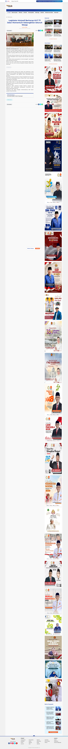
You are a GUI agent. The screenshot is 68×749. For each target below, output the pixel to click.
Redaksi (55, 739)
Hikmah (20, 12)
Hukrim (25, 12)
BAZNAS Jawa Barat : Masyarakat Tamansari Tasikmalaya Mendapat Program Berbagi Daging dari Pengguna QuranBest (57, 60)
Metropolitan (31, 12)
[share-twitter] (40, 30)
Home (8, 1)
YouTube (17, 744)
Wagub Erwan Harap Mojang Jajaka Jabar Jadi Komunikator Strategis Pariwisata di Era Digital (50, 717)
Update (37, 248)
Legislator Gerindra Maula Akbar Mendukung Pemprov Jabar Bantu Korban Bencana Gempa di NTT (50, 722)
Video (9, 12)
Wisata (38, 742)
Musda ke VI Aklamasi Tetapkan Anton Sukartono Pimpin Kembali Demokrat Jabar (48, 60)
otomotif (56, 12)
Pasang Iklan (56, 741)
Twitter (15, 744)
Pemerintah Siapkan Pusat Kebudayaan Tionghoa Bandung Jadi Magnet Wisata (50, 713)
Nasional (47, 18)
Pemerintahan (31, 739)
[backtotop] (34, 736)
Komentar (10, 30)
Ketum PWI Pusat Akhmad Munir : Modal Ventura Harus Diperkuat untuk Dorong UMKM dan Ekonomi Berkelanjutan (58, 35)
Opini (29, 743)
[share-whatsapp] (42, 30)
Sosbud (42, 12)
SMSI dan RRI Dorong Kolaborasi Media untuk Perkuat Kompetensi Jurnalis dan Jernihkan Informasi (57, 26)
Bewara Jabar (14, 12)
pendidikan (22, 741)
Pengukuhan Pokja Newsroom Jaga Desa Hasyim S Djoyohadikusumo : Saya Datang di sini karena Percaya (48, 26)
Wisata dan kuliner (49, 12)
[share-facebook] (39, 30)
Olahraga (37, 12)
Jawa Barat (47, 43)
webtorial (38, 743)
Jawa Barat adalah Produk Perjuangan (15, 96)
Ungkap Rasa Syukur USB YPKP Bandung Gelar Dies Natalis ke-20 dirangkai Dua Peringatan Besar (50, 1)
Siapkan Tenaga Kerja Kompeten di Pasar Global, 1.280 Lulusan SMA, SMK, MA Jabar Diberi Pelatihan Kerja (57, 51)
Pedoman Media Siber (57, 742)
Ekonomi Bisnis (47, 741)
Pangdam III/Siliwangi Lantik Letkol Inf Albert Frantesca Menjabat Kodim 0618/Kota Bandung (48, 51)
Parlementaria (9, 99)
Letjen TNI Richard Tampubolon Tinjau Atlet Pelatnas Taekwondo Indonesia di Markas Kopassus (49, 35)
